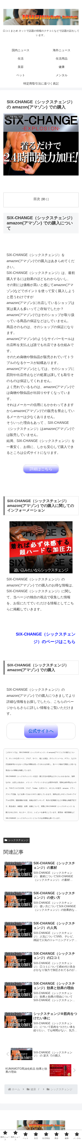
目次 (36, 199)
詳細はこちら (41, 469)
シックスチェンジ (18, 840)
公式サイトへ (41, 731)
